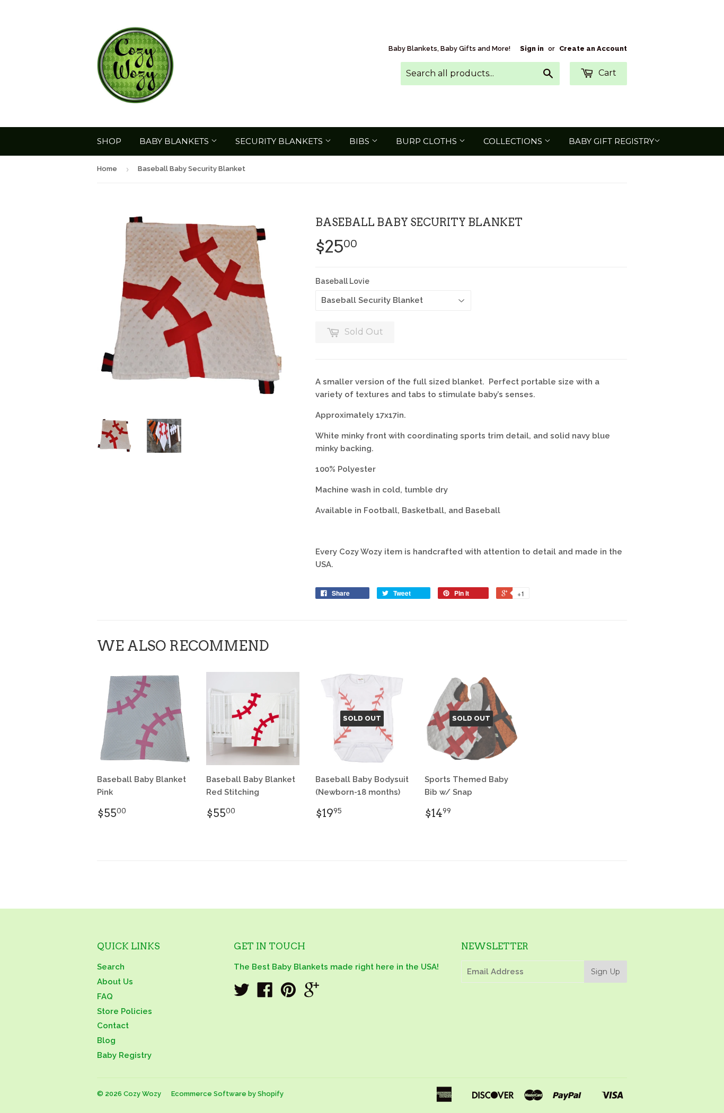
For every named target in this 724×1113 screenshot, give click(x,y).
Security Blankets (280, 141)
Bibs (360, 141)
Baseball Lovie (342, 281)
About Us (115, 981)
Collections (513, 141)
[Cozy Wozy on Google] (312, 993)
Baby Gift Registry (611, 141)
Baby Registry (124, 1055)
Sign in (532, 48)
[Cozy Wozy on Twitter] (242, 993)
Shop (109, 141)
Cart (606, 73)
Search (111, 967)
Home (107, 169)
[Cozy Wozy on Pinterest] (288, 993)
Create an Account (593, 48)
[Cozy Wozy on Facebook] (265, 993)
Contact (113, 1025)
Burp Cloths (427, 141)
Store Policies (124, 1011)
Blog (106, 1040)
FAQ (105, 996)
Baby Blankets (175, 141)
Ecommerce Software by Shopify (227, 1094)
